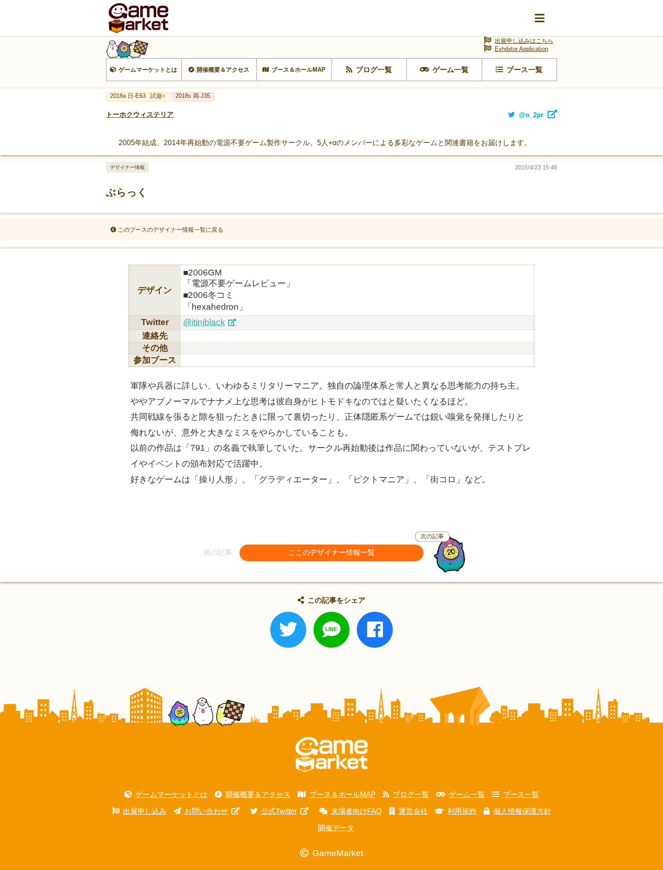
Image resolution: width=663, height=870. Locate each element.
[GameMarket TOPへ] (331, 754)
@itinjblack (204, 322)
